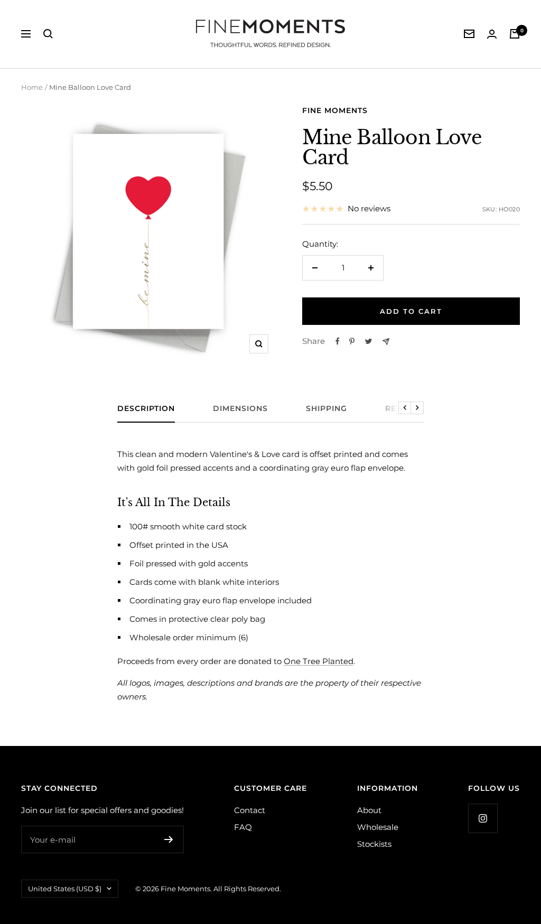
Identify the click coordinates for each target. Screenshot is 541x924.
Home (32, 87)
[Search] (48, 34)
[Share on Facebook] (337, 341)
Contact (249, 810)
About (369, 810)
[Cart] (514, 34)
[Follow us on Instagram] (482, 818)
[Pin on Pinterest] (352, 341)
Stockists (374, 844)
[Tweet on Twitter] (368, 341)
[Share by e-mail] (386, 341)
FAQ (243, 827)
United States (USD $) (64, 888)
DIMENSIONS (240, 408)
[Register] (168, 839)
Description (146, 408)
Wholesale (377, 827)
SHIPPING (326, 408)
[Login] (492, 34)
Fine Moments (335, 110)
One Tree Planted (318, 661)
